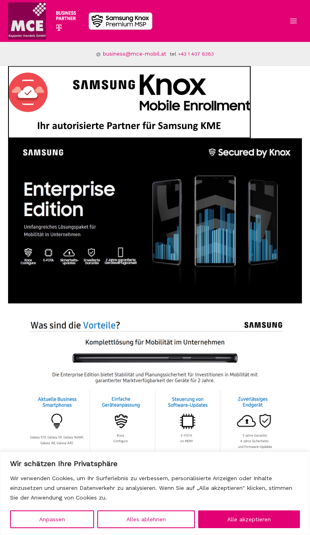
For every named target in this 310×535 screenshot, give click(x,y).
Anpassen (52, 519)
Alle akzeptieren (249, 519)
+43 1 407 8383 (196, 54)
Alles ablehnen (146, 519)
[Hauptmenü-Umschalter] (293, 20)
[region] (155, 493)
